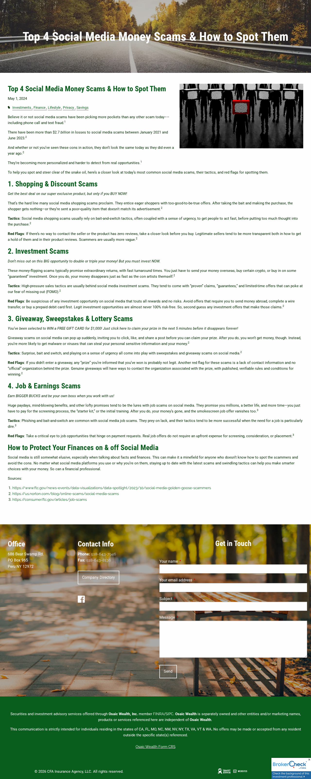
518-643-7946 (103, 554)
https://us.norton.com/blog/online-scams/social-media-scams (65, 494)
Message (185, 617)
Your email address (194, 580)
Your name (186, 561)
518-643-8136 (98, 560)
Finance (39, 107)
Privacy (68, 107)
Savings (82, 107)
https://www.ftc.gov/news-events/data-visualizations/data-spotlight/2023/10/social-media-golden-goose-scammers (111, 488)
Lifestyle (54, 107)
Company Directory (98, 577)
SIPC (169, 714)
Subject (184, 598)
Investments (21, 107)
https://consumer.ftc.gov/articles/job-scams (49, 499)
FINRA (158, 714)
